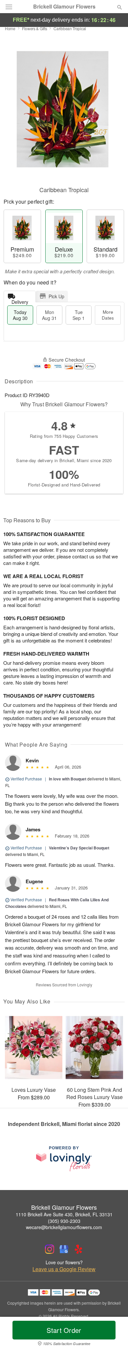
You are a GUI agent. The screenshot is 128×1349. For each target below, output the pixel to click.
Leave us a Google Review (64, 1269)
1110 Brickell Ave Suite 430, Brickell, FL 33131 (64, 1214)
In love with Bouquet (67, 779)
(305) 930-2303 (64, 1221)
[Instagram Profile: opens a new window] (49, 1249)
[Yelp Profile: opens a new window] (78, 1249)
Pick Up (56, 296)
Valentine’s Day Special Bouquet (79, 848)
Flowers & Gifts (34, 28)
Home (10, 28)
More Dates (108, 315)
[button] (114, 1334)
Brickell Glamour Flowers (64, 6)
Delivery (19, 300)
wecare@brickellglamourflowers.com (64, 1227)
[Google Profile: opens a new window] (64, 1249)
